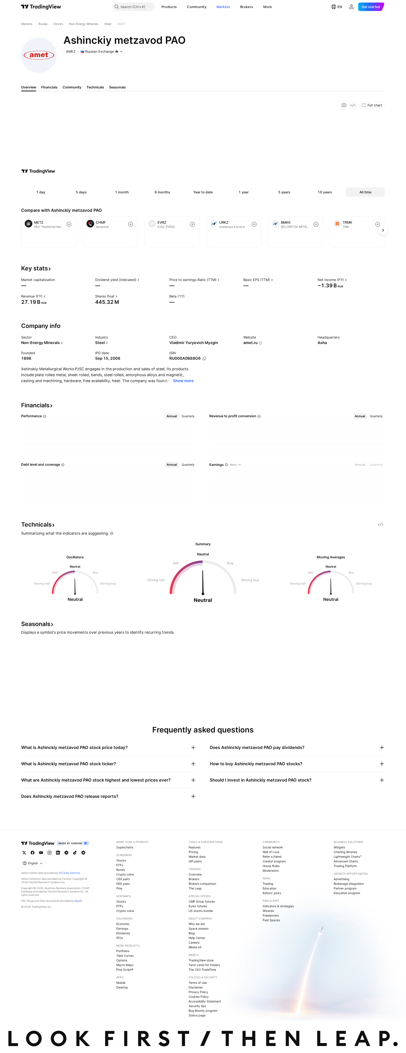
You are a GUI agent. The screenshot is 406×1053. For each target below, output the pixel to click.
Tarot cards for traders (204, 965)
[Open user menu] (351, 7)
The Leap (195, 888)
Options (121, 960)
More (267, 7)
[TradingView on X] (24, 853)
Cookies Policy (199, 996)
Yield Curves (125, 955)
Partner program (345, 888)
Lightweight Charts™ (348, 856)
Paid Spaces (271, 920)
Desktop (122, 987)
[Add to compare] (69, 224)
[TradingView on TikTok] (75, 853)
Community (196, 7)
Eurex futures (198, 906)
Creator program (274, 861)
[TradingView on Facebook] (33, 853)
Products (169, 7)
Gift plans (195, 861)
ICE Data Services (69, 872)
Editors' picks (272, 893)
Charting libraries (345, 852)
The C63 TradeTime (202, 969)
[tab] (172, 416)
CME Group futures (202, 901)
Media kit (195, 947)
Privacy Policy (198, 992)
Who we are (197, 924)
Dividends (123, 933)
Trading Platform (345, 866)
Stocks (121, 860)
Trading (268, 883)
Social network (273, 847)
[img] (117, 51)
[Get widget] (353, 105)
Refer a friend (272, 856)
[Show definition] (58, 280)
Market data (197, 856)
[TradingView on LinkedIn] (58, 853)
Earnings (122, 928)
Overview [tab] (28, 87)
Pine (119, 888)
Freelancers (271, 915)
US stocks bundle (201, 911)
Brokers (246, 7)
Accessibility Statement (205, 1001)
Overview (195, 874)
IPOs (119, 938)
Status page (197, 1015)
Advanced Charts (346, 861)
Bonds (120, 869)
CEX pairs (123, 879)
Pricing (193, 852)
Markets (223, 7)
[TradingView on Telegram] (66, 853)
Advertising (341, 879)
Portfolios (122, 951)
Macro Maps (124, 965)
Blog (192, 933)
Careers (194, 942)
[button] (180, 7)
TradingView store (201, 960)
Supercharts (124, 847)
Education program (347, 893)
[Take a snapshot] (344, 105)
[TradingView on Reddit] (83, 853)
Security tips (197, 1006)
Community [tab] (72, 87)
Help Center (197, 938)
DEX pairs (123, 883)
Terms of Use (198, 982)
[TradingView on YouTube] (41, 853)
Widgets (339, 847)
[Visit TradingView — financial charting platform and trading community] (38, 171)
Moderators (270, 870)
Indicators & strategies (278, 906)
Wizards (268, 911)
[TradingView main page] (41, 7)
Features (194, 847)
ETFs (119, 865)
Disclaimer (196, 987)
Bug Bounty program (203, 1010)
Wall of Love (271, 852)
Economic (123, 924)
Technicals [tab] (95, 87)
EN (339, 7)
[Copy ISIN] (204, 359)
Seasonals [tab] (117, 87)
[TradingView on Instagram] (49, 853)
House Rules (271, 866)
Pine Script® (124, 969)
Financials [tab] (49, 87)
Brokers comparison (202, 883)
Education (269, 888)
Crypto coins (125, 874)
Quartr (78, 900)
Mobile (120, 982)
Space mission (198, 928)
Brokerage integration (349, 883)
